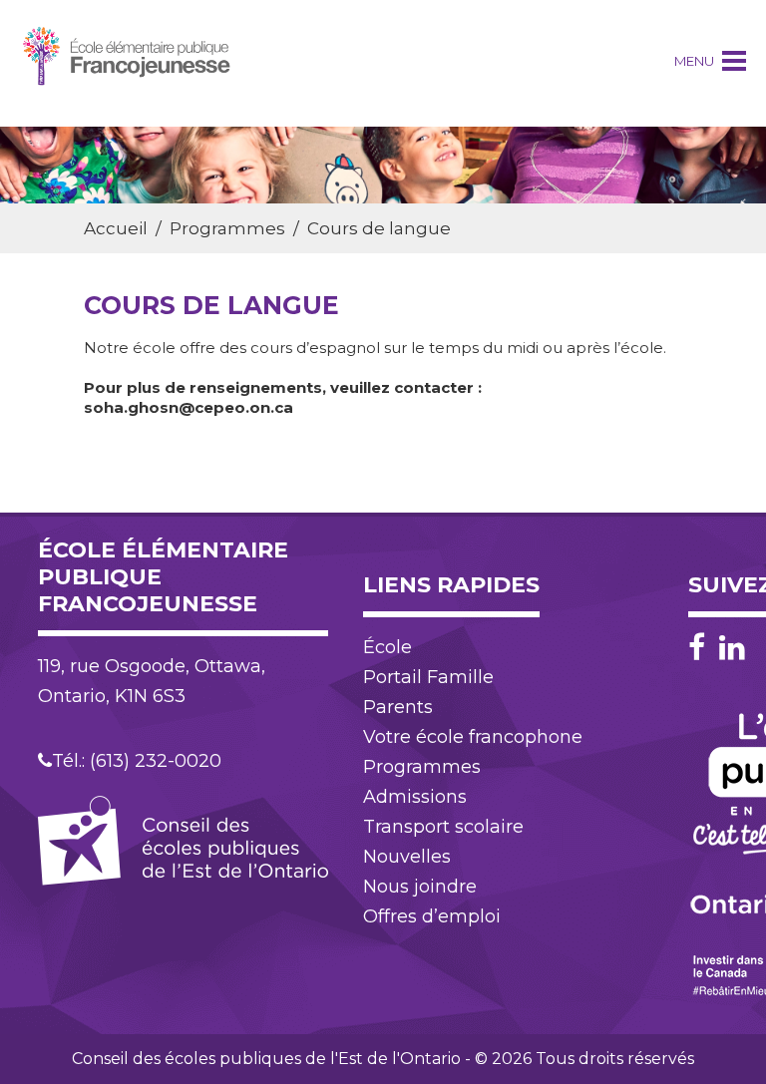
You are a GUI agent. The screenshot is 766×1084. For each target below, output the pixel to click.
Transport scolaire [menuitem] (443, 827)
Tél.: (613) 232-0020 (136, 761)
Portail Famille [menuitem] (428, 677)
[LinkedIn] (732, 647)
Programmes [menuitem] (422, 767)
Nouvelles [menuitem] (407, 857)
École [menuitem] (387, 647)
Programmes (227, 228)
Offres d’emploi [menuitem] (432, 916)
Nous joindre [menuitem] (420, 887)
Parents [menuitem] (398, 707)
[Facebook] (701, 647)
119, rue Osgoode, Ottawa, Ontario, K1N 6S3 (151, 681)
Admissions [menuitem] (415, 797)
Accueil (116, 228)
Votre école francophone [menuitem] (472, 737)
